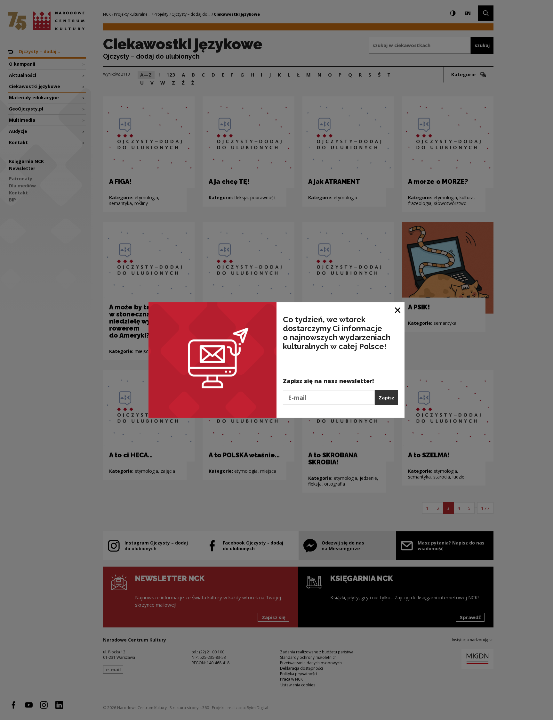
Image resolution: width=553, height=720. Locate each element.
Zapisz (386, 397)
